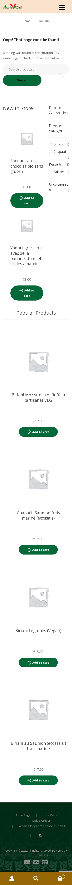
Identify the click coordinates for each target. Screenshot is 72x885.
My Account (12, 878)
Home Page (23, 815)
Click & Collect (41, 820)
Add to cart (29, 200)
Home (26, 21)
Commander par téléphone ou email (41, 826)
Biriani (58, 144)
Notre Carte (49, 815)
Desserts (55, 164)
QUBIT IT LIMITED (36, 855)
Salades (59, 172)
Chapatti (60, 151)
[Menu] (62, 6)
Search (22, 80)
